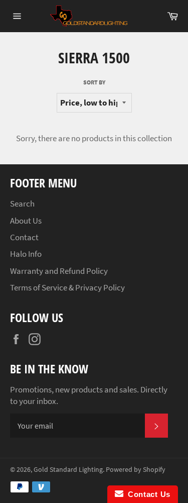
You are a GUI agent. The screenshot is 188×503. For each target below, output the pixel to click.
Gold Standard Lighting (68, 469)
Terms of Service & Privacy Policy (67, 287)
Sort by (94, 82)
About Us (26, 220)
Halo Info (26, 253)
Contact (24, 237)
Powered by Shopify (135, 469)
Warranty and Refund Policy (59, 270)
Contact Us (146, 494)
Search (22, 203)
